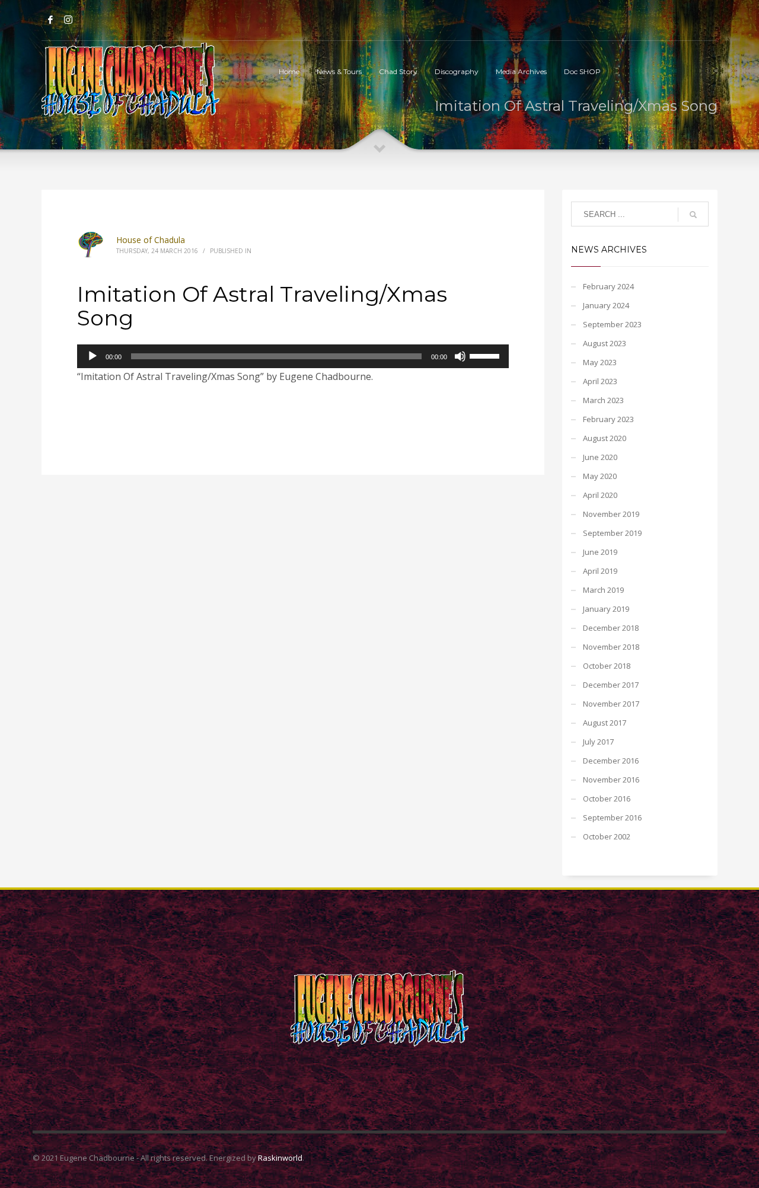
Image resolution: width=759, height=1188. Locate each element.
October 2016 (606, 798)
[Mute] (460, 356)
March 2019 (603, 590)
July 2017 (598, 741)
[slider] (486, 355)
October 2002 (606, 836)
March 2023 (603, 400)
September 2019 (612, 533)
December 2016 (611, 760)
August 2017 (604, 722)
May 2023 (600, 362)
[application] (293, 356)
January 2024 (606, 305)
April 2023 (600, 381)
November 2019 (611, 514)
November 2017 (611, 703)
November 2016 (611, 779)
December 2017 (611, 684)
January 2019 (606, 608)
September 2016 (612, 817)
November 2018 (611, 646)
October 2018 (606, 665)
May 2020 (600, 476)
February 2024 (608, 286)
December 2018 (611, 627)
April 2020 (600, 495)
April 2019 (600, 571)
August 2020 (604, 438)
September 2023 (612, 324)
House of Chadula (150, 239)
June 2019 (600, 552)
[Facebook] (50, 19)
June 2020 (600, 457)
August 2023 (604, 343)
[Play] (92, 356)
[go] (693, 214)
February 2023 (608, 419)
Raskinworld (280, 1157)
